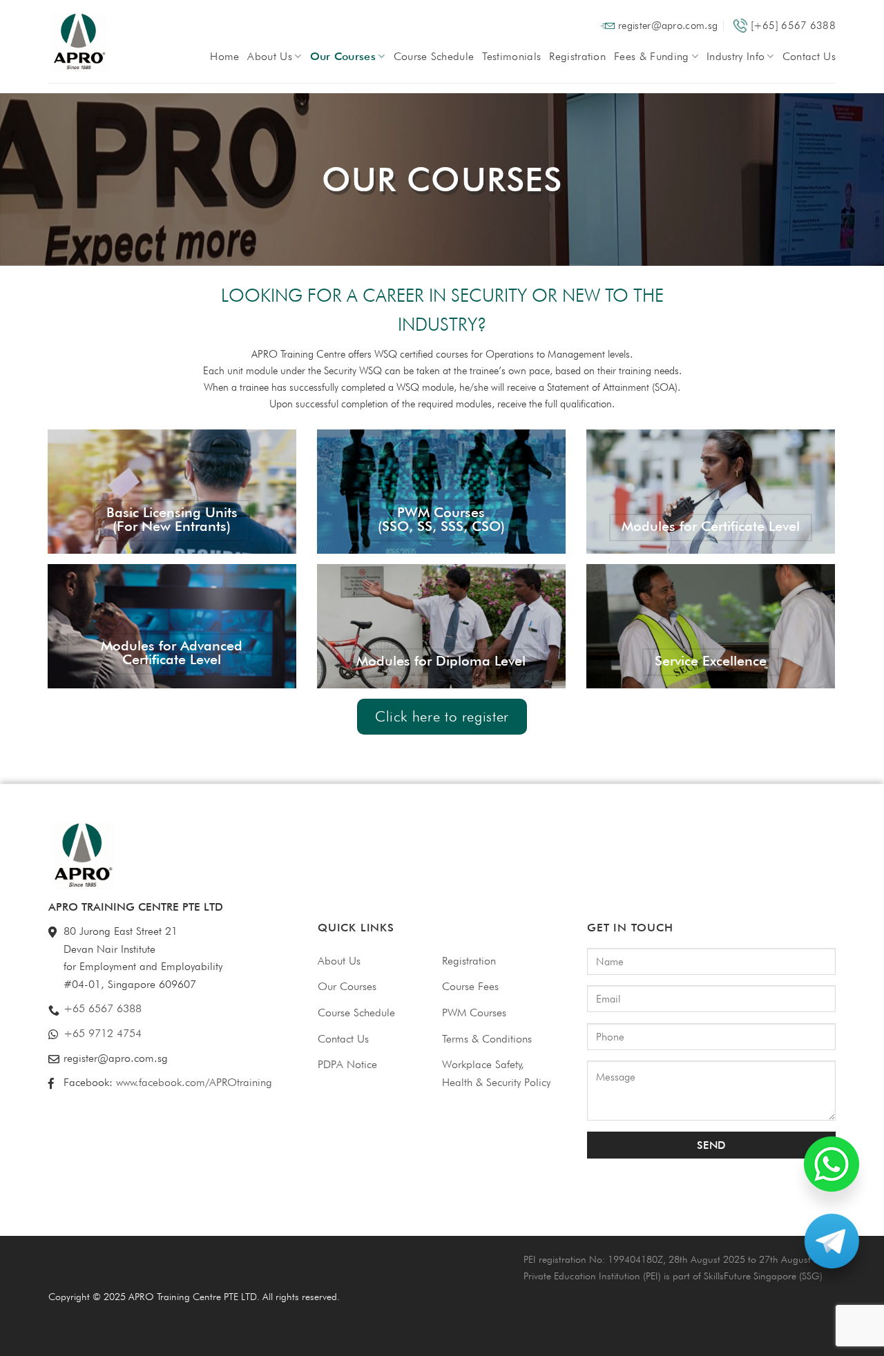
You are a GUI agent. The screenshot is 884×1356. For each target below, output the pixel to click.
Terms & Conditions (487, 1038)
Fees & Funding (651, 56)
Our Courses (343, 56)
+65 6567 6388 (103, 1008)
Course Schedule (434, 56)
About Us (269, 56)
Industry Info (736, 56)
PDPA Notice (347, 1064)
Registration (577, 56)
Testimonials (511, 56)
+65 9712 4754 (103, 1033)
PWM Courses (474, 1012)
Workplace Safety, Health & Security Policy (496, 1073)
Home (224, 56)
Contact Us (809, 56)
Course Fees (470, 986)
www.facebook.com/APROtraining (194, 1082)
